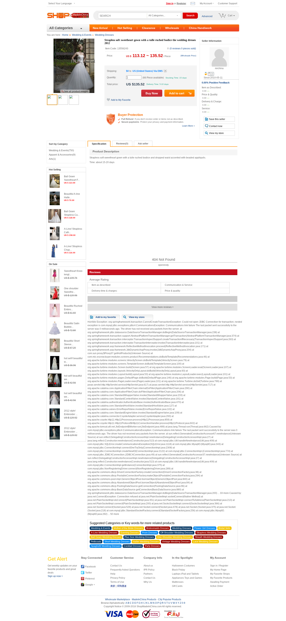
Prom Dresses (149, 532)
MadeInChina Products (144, 599)
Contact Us (116, 565)
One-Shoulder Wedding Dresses (174, 537)
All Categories (61, 28)
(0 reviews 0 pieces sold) (183, 48)
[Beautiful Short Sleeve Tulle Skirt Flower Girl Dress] (54, 351)
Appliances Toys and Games (187, 578)
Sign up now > (55, 576)
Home (65, 35)
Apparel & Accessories (62, 154)
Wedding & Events (81, 35)
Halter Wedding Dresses (146, 541)
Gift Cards (177, 586)
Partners (148, 573)
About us (148, 565)
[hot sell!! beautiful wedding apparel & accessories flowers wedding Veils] (54, 368)
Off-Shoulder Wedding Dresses (176, 532)
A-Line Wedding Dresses (104, 532)
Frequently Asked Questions (125, 569)
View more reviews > (163, 307)
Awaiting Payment (219, 582)
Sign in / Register (219, 565)
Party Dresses (152, 546)
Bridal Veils (224, 528)
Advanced (207, 16)
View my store (216, 133)
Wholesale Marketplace (117, 599)
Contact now (215, 126)
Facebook (90, 566)
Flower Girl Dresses (204, 528)
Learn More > (188, 126)
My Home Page (218, 569)
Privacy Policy (117, 578)
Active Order (216, 586)
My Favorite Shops (220, 573)
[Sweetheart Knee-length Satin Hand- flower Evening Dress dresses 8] (54, 281)
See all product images (76, 91)
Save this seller (217, 119)
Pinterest (90, 578)
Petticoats (96, 541)
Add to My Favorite (121, 100)
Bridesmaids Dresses (157, 528)
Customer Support (227, 3)
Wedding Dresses (104, 35)
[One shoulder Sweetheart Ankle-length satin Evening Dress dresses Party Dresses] (54, 299)
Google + (90, 584)
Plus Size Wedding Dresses (139, 537)
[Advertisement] (163, 211)
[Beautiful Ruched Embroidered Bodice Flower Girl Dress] (54, 316)
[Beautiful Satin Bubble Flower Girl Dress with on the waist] (54, 334)
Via (147, 71)
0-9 (183, 603)
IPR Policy (149, 569)
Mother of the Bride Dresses (128, 528)
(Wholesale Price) (188, 56)
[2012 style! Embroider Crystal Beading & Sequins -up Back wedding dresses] (54, 421)
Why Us (148, 582)
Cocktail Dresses (133, 546)
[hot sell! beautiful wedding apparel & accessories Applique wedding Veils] (54, 403)
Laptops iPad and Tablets (185, 573)
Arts (52, 159)
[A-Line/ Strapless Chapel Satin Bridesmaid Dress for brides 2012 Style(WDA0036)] (54, 256)
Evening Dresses (130, 532)
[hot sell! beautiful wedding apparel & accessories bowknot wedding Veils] (54, 386)
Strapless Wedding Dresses (211, 532)
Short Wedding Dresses (117, 541)
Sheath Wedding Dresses (208, 537)
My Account (206, 3)
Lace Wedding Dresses (205, 541)
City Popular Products (169, 599)
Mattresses (177, 582)
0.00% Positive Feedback (216, 82)
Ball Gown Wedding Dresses (106, 537)
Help (112, 573)
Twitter (88, 572)
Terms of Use (117, 582)
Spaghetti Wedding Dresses (105, 546)
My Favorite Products (221, 578)
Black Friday (178, 569)
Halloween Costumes (183, 565)
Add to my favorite (106, 317)
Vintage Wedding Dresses (176, 541)
